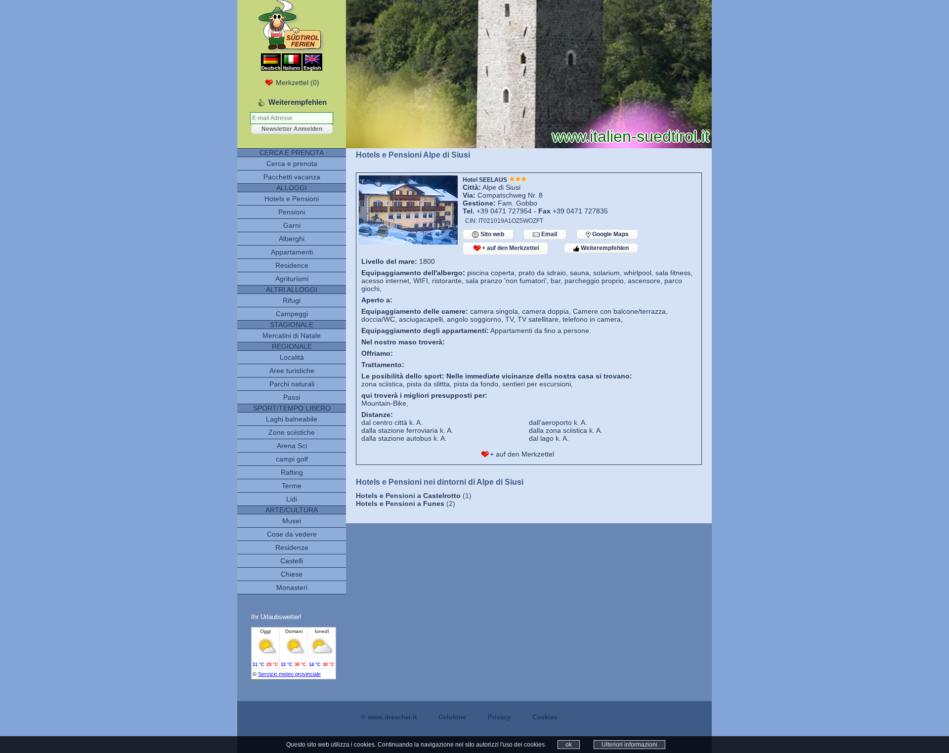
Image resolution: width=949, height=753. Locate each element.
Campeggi (292, 314)
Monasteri (291, 587)
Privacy (499, 717)
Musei (291, 521)
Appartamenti (292, 252)
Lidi (291, 499)
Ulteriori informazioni (629, 744)
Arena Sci (292, 446)
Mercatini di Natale (291, 335)
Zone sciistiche (291, 432)
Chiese (291, 574)
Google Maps (610, 234)
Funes (433, 503)
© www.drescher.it (389, 717)
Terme (292, 486)
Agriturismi (291, 279)
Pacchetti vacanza (291, 177)
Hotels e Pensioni (291, 199)
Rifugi (292, 300)
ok (568, 744)
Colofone (452, 717)
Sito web (491, 234)
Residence (291, 265)
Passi (291, 397)
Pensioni (291, 212)
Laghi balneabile (291, 419)
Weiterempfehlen (604, 248)
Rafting (292, 472)
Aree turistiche (291, 371)
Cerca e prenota (291, 163)
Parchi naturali (291, 384)
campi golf (292, 459)
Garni (292, 225)
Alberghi (291, 239)
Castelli (291, 561)
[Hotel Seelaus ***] (408, 242)
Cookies (544, 717)
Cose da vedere (292, 534)
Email (548, 234)
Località (292, 357)
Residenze (291, 547)
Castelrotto (442, 496)
